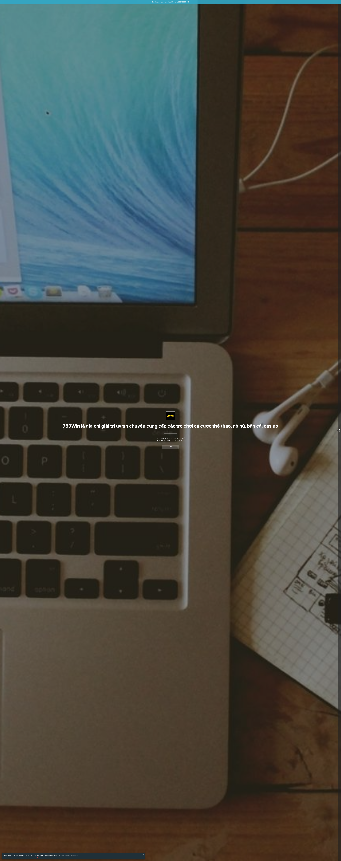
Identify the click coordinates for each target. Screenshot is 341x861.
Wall (339, 430)
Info (170, 447)
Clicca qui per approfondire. (40, 857)
